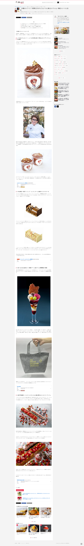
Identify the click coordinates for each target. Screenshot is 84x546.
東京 (29, 13)
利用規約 (19, 543)
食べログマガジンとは (63, 2)
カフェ (34, 13)
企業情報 (16, 543)
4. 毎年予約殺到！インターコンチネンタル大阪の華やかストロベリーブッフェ (32, 27)
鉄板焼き (60, 72)
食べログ (68, 2)
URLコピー (29, 17)
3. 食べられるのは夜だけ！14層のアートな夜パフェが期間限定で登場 (30, 26)
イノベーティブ (64, 56)
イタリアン (61, 60)
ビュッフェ (40, 13)
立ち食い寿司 (65, 63)
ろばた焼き (57, 60)
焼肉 (59, 56)
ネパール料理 (64, 58)
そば (56, 58)
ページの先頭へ (81, 544)
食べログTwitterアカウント (58, 106)
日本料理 (56, 63)
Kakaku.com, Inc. (59, 543)
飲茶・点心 (57, 65)
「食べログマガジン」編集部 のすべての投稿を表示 (63, 23)
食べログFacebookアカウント (55, 106)
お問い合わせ (27, 543)
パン (36, 13)
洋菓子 (56, 72)
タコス (61, 65)
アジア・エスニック (58, 67)
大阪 (26, 13)
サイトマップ (23, 543)
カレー (59, 58)
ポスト (18, 17)
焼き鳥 (60, 63)
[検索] (58, 2)
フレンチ (64, 72)
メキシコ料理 (66, 65)
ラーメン (63, 69)
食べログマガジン (20, 2)
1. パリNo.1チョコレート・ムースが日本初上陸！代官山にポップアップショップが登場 (33, 23)
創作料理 (64, 67)
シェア (23, 17)
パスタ (56, 74)
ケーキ (56, 69)
